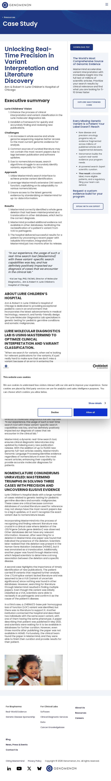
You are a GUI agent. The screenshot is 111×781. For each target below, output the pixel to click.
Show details (95, 403)
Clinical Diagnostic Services (54, 716)
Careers (79, 718)
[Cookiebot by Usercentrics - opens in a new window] (95, 366)
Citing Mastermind (15, 760)
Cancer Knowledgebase (52, 727)
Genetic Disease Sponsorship (20, 716)
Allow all (90, 412)
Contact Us (12, 749)
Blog (8, 739)
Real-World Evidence (16, 711)
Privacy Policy (34, 760)
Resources (80, 712)
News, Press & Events (17, 744)
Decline (55, 412)
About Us (80, 707)
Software (45, 711)
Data (42, 722)
